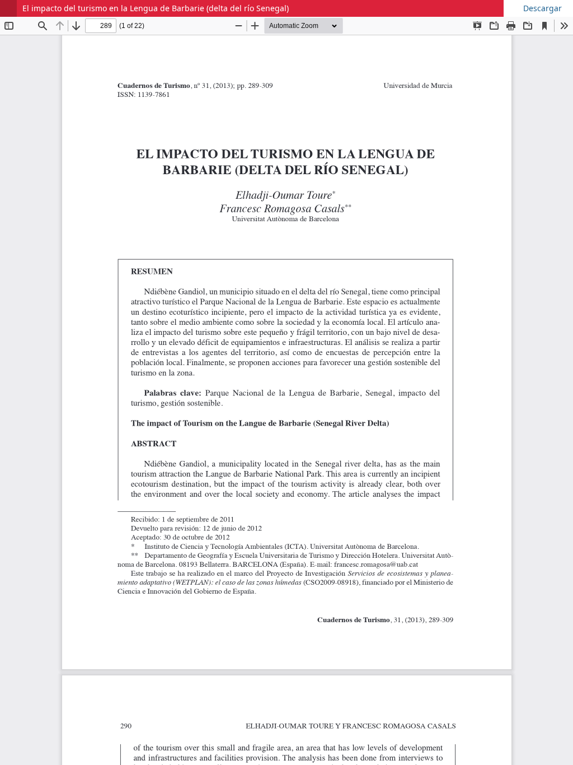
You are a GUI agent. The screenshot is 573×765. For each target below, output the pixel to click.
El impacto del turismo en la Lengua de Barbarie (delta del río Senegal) (155, 8)
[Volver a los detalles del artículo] (8, 8)
